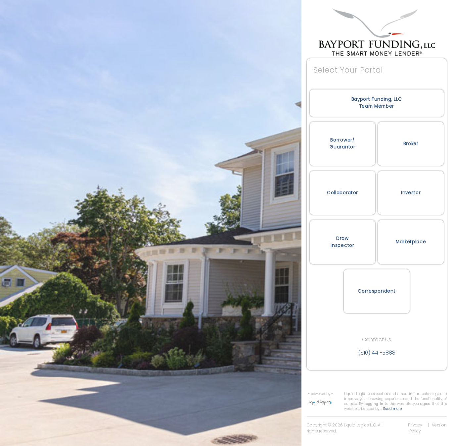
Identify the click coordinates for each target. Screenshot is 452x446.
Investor (411, 193)
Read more (392, 408)
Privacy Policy (415, 428)
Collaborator (342, 193)
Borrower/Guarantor (342, 143)
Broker (411, 143)
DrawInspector (342, 241)
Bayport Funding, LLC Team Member (376, 102)
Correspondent (376, 291)
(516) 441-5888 (376, 353)
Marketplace (411, 242)
